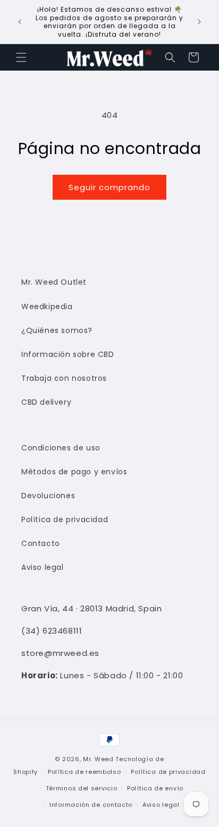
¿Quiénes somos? (56, 330)
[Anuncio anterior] (19, 21)
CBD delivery (46, 402)
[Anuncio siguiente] (199, 21)
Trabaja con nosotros (64, 378)
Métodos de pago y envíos (74, 471)
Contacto (40, 543)
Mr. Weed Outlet (54, 282)
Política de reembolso (84, 772)
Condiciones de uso (60, 447)
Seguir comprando (109, 187)
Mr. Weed (98, 759)
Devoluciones (48, 495)
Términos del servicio (81, 788)
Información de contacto (90, 804)
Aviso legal (42, 567)
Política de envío (155, 788)
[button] (21, 57)
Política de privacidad (64, 519)
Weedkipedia (47, 306)
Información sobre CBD (67, 354)
